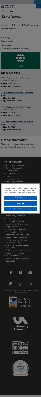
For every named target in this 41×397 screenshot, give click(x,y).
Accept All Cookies (20, 208)
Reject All (20, 203)
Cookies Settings (20, 197)
